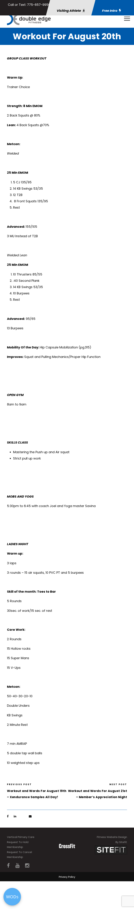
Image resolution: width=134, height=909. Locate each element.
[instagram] (27, 865)
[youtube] (17, 865)
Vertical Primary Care (20, 837)
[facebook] (8, 865)
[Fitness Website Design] (111, 849)
